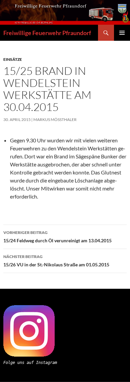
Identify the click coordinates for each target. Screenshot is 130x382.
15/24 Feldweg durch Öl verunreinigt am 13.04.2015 (57, 236)
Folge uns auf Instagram (30, 362)
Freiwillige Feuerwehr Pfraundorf (47, 32)
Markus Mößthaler (55, 119)
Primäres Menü (122, 33)
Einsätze (12, 59)
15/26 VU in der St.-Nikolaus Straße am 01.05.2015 (56, 260)
